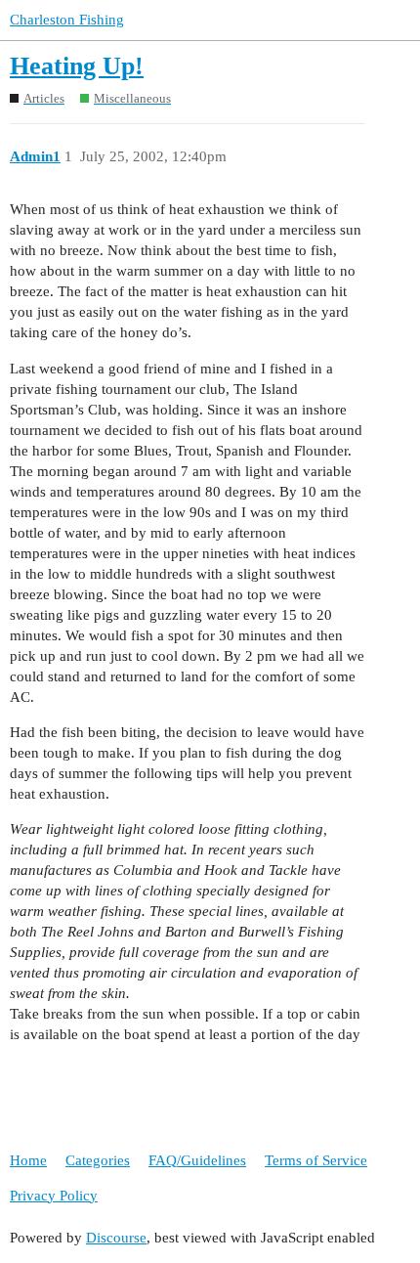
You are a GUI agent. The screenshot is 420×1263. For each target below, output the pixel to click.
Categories (97, 1160)
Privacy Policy (54, 1195)
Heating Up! (77, 66)
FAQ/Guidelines (197, 1160)
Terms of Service (316, 1160)
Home (28, 1160)
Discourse (116, 1237)
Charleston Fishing (67, 19)
